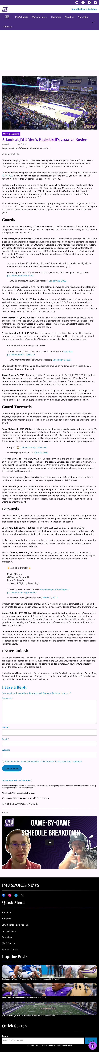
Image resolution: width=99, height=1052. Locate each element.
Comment (7, 698)
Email (5, 739)
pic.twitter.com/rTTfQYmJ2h (21, 354)
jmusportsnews (7, 144)
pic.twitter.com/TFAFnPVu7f (20, 275)
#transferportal (62, 589)
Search (5, 1036)
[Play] (49, 842)
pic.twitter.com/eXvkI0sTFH (33, 447)
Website (6, 750)
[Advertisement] (49, 51)
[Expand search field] (93, 21)
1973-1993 (7, 175)
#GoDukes (68, 351)
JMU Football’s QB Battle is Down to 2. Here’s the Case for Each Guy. (28, 1016)
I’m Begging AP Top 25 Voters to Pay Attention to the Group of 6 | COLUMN (31, 979)
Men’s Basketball (11, 134)
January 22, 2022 (57, 280)
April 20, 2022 (41, 452)
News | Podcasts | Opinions (84, 9)
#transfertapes (47, 589)
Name (5, 727)
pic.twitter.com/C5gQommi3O (21, 592)
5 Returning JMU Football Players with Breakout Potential (24, 997)
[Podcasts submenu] (13, 26)
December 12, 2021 (62, 359)
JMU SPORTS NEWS (20, 885)
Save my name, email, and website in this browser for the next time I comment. (43, 761)
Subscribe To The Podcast (16, 780)
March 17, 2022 (50, 597)
